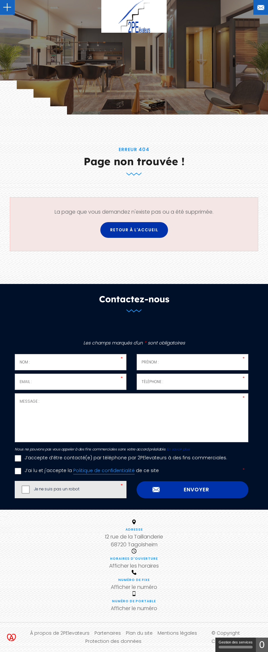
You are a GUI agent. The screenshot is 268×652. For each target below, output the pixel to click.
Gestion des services (236, 642)
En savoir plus (178, 449)
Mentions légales (177, 633)
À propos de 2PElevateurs (60, 633)
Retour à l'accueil (134, 230)
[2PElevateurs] (134, 16)
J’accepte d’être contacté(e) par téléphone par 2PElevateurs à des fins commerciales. (126, 458)
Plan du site (139, 633)
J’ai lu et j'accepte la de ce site (92, 470)
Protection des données (113, 641)
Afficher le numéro (134, 587)
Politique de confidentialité (104, 470)
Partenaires (107, 633)
